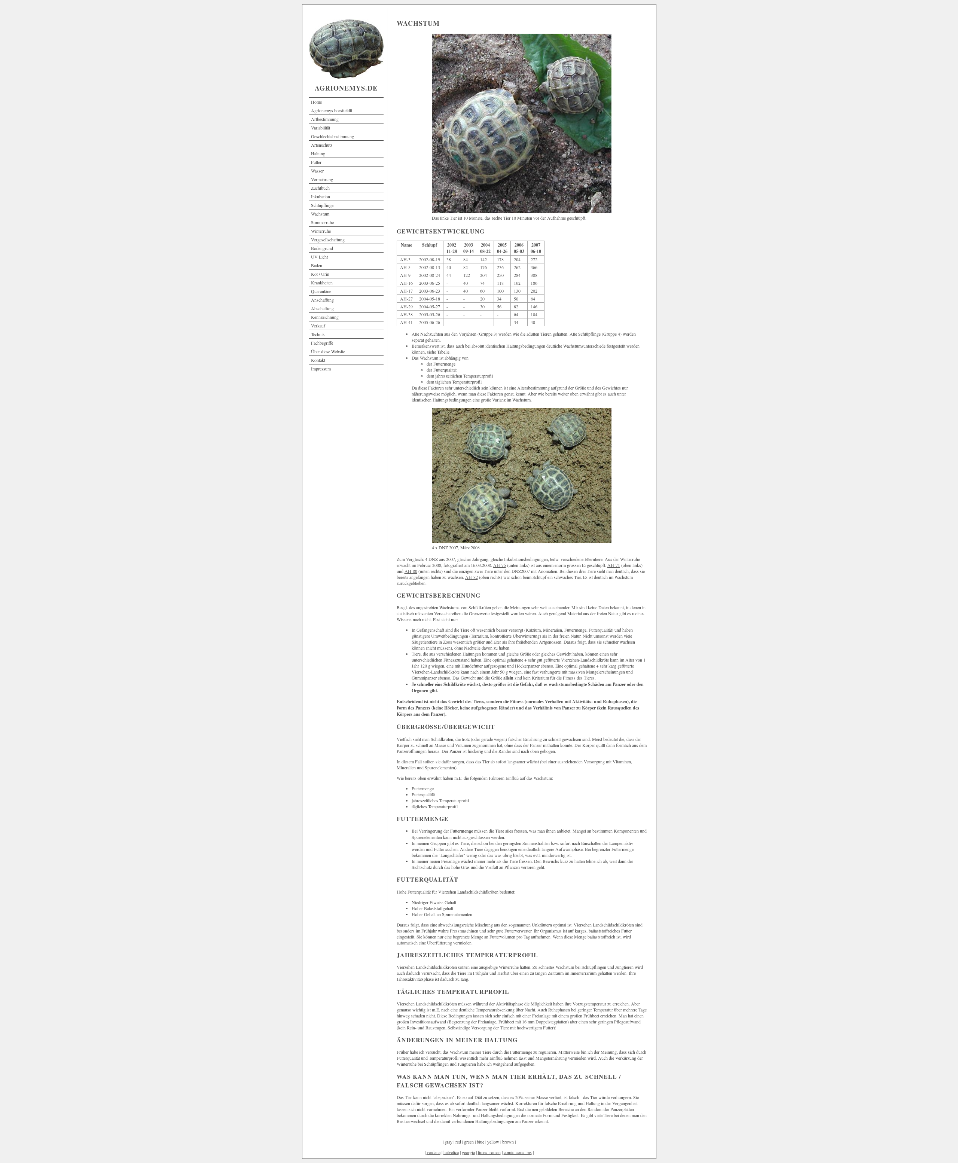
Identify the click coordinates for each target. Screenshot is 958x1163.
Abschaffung (322, 308)
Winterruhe (321, 231)
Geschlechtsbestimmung (332, 136)
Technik (318, 334)
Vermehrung (322, 179)
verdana (433, 1152)
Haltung (318, 153)
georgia (468, 1152)
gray (448, 1142)
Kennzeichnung (325, 317)
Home (316, 102)
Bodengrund (322, 248)
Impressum (321, 369)
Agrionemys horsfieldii (331, 110)
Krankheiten (322, 283)
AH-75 (499, 565)
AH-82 (471, 577)
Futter (316, 162)
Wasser (317, 171)
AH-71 (613, 565)
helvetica (451, 1152)
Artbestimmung (325, 119)
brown (508, 1142)
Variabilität (320, 128)
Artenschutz (321, 145)
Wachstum (320, 214)
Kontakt (318, 360)
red (458, 1142)
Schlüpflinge (322, 205)
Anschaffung (322, 300)
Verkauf (318, 326)
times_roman (489, 1152)
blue (480, 1142)
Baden (316, 265)
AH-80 (411, 571)
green (469, 1142)
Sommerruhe (322, 222)
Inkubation (320, 196)
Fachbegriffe (322, 343)
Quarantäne (321, 291)
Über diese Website (328, 351)
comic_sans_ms (518, 1152)
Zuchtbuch (320, 188)
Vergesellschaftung (328, 239)
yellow (493, 1142)
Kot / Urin (320, 274)
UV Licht (319, 257)
